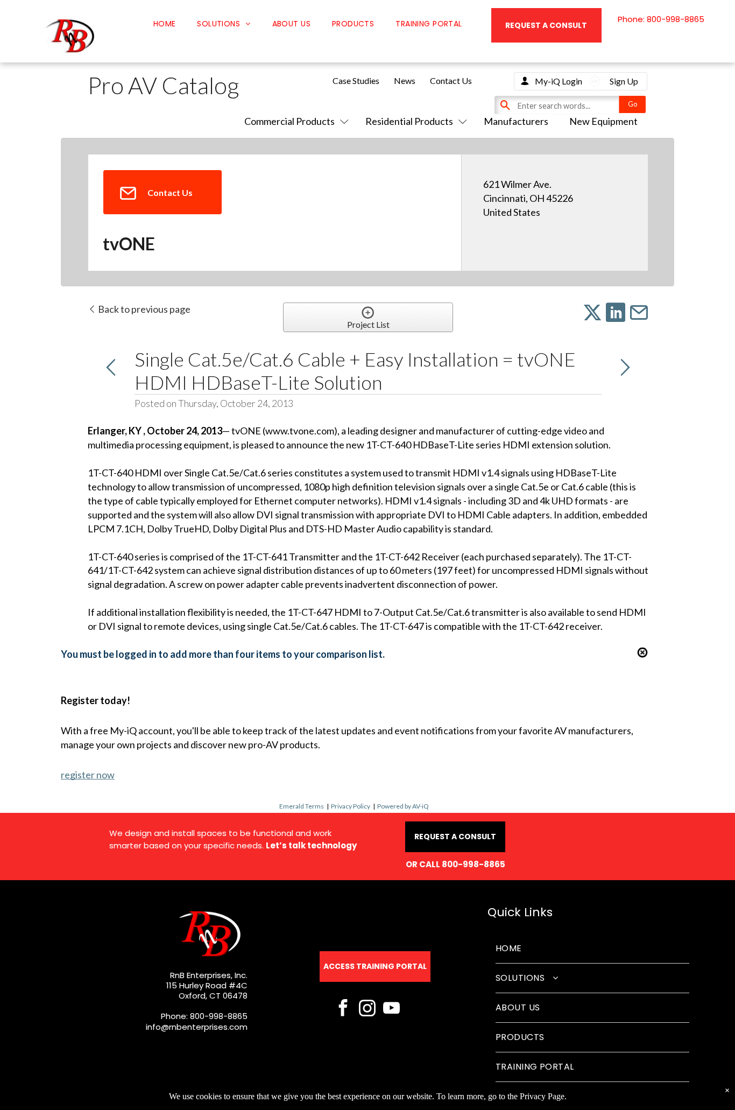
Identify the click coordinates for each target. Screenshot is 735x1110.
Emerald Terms (301, 806)
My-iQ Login (558, 81)
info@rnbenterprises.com (197, 1026)
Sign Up (624, 81)
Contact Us (451, 80)
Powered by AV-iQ (403, 806)
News (404, 80)
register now (88, 775)
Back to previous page (143, 309)
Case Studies (356, 80)
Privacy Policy (350, 806)
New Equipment (603, 121)
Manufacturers (516, 121)
